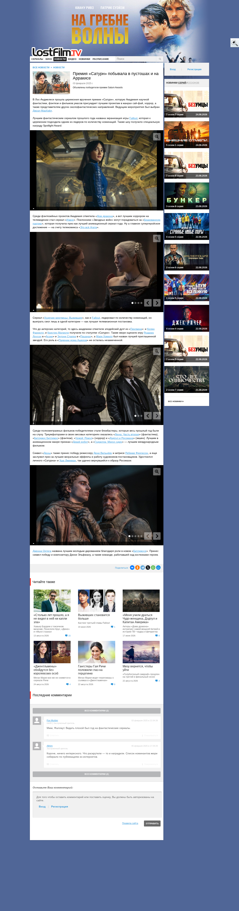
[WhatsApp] (153, 567)
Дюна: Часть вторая (127, 434)
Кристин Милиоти (58, 332)
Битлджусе (139, 550)
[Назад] (148, 303)
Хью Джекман (67, 460)
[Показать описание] (34, 209)
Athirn (50, 746)
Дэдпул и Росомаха (121, 438)
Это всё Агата (88, 227)
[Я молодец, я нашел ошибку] (220, 43)
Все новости (41, 67)
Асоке (49, 336)
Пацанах (85, 336)
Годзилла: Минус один (108, 441)
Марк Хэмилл (104, 336)
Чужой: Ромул (83, 438)
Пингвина (136, 328)
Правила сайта (130, 823)
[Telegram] (142, 567)
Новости (59, 67)
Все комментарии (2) (97, 711)
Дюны (47, 452)
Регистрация (59, 806)
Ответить (54, 735)
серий (182, 83)
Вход (42, 806)
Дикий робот (80, 441)
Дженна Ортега (42, 550)
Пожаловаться (151, 735)
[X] (148, 567)
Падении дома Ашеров (73, 340)
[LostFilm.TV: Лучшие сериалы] (58, 51)
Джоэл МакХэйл (42, 110)
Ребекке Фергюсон (136, 452)
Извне (70, 219)
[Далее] (157, 303)
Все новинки (175, 401)
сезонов (193, 83)
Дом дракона (105, 216)
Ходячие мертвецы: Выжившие (63, 317)
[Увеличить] (157, 136)
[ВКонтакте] (132, 567)
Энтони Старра (66, 336)
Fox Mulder (52, 720)
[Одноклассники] (137, 567)
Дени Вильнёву (103, 452)
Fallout (133, 118)
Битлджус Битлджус (46, 438)
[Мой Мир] (158, 567)
